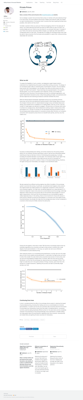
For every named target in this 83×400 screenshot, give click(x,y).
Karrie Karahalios (24, 366)
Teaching (42, 2)
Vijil (40, 358)
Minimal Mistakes (31, 397)
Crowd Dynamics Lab (47, 14)
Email (6, 23)
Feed (15, 395)
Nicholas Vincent (24, 364)
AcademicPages (22, 397)
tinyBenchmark (44, 363)
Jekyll (17, 397)
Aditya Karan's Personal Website (12, 2)
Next (54, 336)
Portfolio (49, 2)
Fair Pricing (27, 319)
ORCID (6, 27)
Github (6, 29)
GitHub (10, 395)
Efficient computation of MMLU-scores (41, 347)
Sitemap (6, 393)
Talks (36, 2)
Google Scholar (8, 25)
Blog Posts (56, 2)
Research (42, 319)
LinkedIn (6, 31)
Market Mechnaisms (35, 319)
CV (61, 2)
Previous (31, 336)
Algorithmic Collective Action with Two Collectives (26, 348)
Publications (29, 2)
